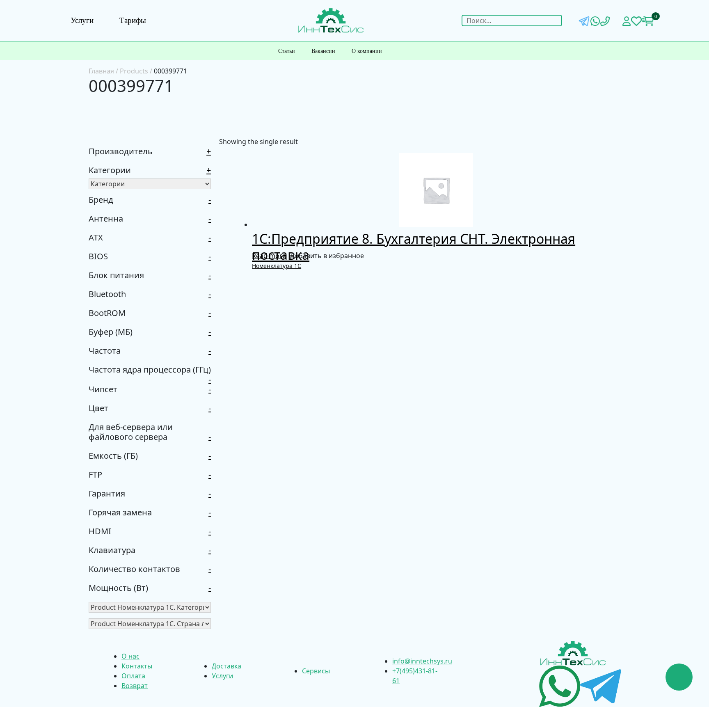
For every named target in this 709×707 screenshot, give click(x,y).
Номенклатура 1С (276, 266)
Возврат (134, 685)
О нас (130, 656)
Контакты (136, 665)
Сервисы (316, 670)
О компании (367, 51)
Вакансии (323, 51)
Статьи (286, 51)
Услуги (82, 20)
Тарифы (132, 20)
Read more (269, 255)
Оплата (133, 675)
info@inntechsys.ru (422, 661)
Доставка (226, 665)
